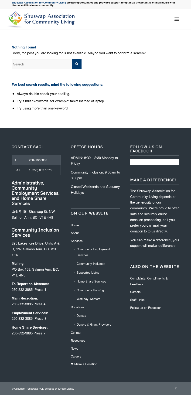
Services (77, 240)
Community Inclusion (91, 263)
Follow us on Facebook (145, 307)
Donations (77, 307)
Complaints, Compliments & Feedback (149, 281)
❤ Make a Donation (84, 364)
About (75, 233)
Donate (81, 315)
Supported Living (88, 272)
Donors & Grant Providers (94, 324)
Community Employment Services (93, 252)
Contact (76, 332)
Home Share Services (91, 281)
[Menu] (176, 19)
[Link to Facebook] (175, 388)
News (74, 348)
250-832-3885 (38, 160)
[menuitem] (176, 19)
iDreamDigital (65, 388)
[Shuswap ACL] (42, 19)
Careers (76, 356)
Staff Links (137, 299)
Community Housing (90, 290)
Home (75, 225)
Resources (78, 340)
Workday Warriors (88, 298)
